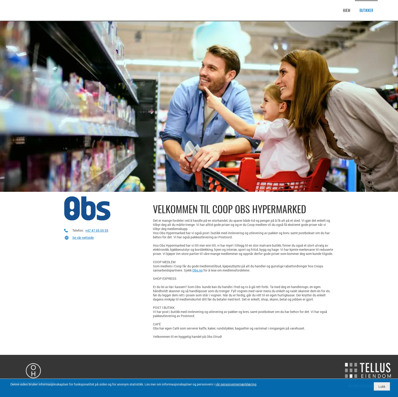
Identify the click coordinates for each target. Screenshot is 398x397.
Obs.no (197, 270)
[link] (30, 10)
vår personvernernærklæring (235, 384)
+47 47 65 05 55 (96, 230)
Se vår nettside (83, 237)
